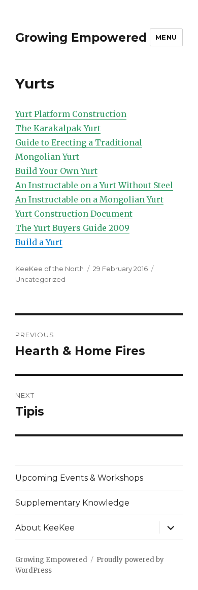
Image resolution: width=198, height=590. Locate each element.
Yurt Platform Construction (70, 114)
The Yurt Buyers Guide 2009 (72, 228)
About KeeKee (45, 528)
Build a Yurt (38, 242)
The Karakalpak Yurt (58, 128)
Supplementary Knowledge (72, 503)
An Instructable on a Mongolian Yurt (89, 199)
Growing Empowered (81, 38)
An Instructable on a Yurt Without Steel (94, 185)
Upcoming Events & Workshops (79, 478)
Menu (166, 37)
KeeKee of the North (49, 268)
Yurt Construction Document (74, 214)
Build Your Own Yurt (56, 171)
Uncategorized (40, 279)
